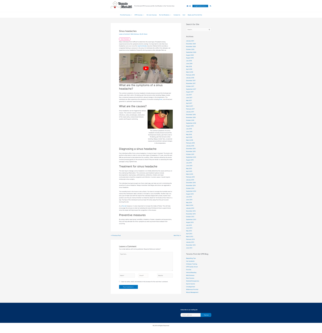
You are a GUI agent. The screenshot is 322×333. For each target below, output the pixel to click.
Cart (184, 15)
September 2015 (191, 157)
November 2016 (191, 117)
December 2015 (191, 148)
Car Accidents (190, 261)
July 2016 (189, 129)
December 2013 (191, 211)
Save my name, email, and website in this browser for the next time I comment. (144, 281)
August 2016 (190, 126)
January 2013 (190, 242)
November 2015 (191, 151)
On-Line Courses (152, 15)
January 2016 (190, 146)
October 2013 (190, 216)
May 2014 (189, 202)
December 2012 (191, 245)
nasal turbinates (142, 46)
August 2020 (190, 55)
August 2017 (190, 92)
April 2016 (189, 137)
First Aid (188, 269)
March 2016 (189, 140)
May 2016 (189, 134)
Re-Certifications (164, 15)
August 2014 (190, 194)
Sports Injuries (190, 284)
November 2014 (191, 185)
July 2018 (189, 60)
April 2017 (189, 103)
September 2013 (191, 219)
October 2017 (190, 86)
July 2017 (189, 95)
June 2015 (189, 165)
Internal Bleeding (191, 272)
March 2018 (189, 72)
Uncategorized (190, 286)
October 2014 (190, 188)
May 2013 (189, 231)
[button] (200, 6)
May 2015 (189, 168)
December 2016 (191, 114)
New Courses (190, 278)
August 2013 (190, 222)
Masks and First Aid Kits (195, 15)
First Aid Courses (125, 15)
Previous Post (116, 235)
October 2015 (190, 154)
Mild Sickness (135, 34)
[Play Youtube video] (146, 68)
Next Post (177, 235)
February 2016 (190, 143)
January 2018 (190, 78)
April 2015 (189, 171)
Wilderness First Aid (192, 289)
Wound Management (192, 292)
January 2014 (190, 208)
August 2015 (190, 160)
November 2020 (191, 46)
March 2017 (189, 106)
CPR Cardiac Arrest (192, 267)
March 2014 (189, 205)
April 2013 (189, 233)
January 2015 (190, 180)
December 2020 (191, 44)
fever (160, 99)
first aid (124, 206)
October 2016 (190, 120)
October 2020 (190, 49)
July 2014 (189, 197)
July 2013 (189, 225)
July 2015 (189, 163)
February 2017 (190, 109)
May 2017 (189, 100)
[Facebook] (187, 6)
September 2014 (191, 191)
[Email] (190, 6)
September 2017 (191, 89)
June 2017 (189, 97)
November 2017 (191, 83)
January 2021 (190, 41)
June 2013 (189, 228)
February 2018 (190, 75)
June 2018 (189, 63)
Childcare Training (191, 264)
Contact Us (177, 15)
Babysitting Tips (191, 258)
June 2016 (189, 131)
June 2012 (189, 248)
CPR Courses (138, 15)
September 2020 (191, 52)
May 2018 (189, 66)
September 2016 (191, 123)
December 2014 (191, 182)
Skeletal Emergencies (192, 281)
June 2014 (189, 199)
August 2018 (190, 58)
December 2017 (191, 80)
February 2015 (190, 177)
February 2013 (190, 239)
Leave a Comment (124, 34)
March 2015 (189, 174)
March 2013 (189, 236)
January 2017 (190, 112)
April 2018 (189, 69)
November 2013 (191, 214)
